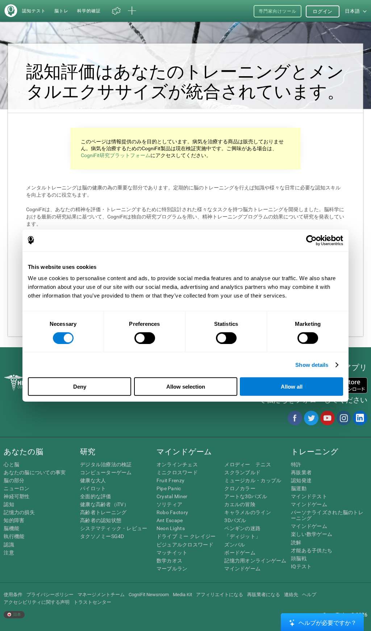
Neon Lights (171, 528)
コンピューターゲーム (106, 472)
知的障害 (14, 520)
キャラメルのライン (247, 512)
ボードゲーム (239, 553)
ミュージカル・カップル (252, 480)
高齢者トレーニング (103, 512)
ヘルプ (309, 594)
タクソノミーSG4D (102, 536)
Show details (311, 364)
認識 (9, 545)
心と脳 (11, 464)
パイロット (93, 488)
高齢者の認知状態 (100, 520)
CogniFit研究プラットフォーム (115, 155)
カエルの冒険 (239, 504)
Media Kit (182, 594)
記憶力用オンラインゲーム (255, 561)
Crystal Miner (172, 496)
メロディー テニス (247, 464)
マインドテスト (309, 496)
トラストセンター (92, 602)
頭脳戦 (299, 558)
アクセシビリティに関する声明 (37, 602)
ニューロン (16, 488)
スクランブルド (242, 472)
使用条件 (13, 594)
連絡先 (291, 594)
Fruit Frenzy (170, 480)
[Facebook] (294, 418)
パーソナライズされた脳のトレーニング (327, 515)
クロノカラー (239, 488)
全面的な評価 (95, 496)
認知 (9, 504)
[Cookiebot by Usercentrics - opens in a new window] (311, 240)
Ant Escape (170, 520)
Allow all (292, 387)
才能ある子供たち (311, 550)
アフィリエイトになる (219, 594)
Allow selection (185, 387)
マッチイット (172, 553)
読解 (296, 542)
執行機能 (14, 536)
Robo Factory (172, 512)
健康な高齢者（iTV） (104, 504)
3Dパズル (235, 520)
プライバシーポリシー (50, 594)
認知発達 (301, 480)
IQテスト (301, 566)
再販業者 (301, 472)
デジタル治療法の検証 (106, 464)
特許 (296, 464)
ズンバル (234, 545)
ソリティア (169, 504)
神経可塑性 (16, 496)
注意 (9, 553)
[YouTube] (327, 418)
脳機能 (11, 528)
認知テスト (34, 10)
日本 (16, 614)
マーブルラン (172, 568)
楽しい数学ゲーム (311, 534)
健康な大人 (93, 480)
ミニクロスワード (177, 472)
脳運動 (299, 488)
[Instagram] (343, 418)
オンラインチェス (177, 464)
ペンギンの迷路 (242, 528)
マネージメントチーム (101, 594)
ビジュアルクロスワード (185, 545)
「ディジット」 (242, 536)
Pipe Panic (169, 488)
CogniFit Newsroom (149, 594)
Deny (79, 387)
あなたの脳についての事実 (35, 472)
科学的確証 (89, 10)
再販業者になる (263, 594)
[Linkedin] (359, 418)
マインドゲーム (242, 568)
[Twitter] (310, 418)
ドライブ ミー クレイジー (186, 536)
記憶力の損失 (19, 512)
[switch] (144, 338)
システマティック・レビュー (113, 528)
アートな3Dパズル (245, 496)
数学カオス (169, 561)
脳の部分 (14, 480)
